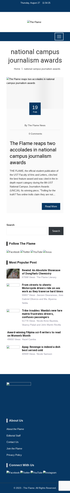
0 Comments (35, 134)
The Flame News (36, 125)
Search (10, 224)
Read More (51, 206)
